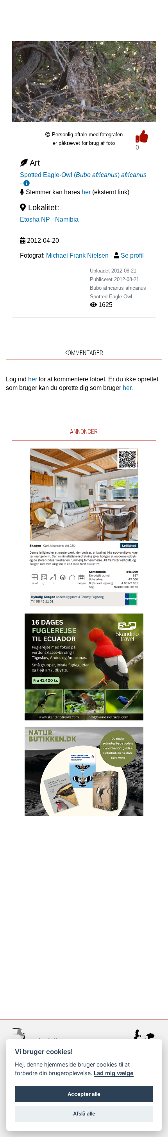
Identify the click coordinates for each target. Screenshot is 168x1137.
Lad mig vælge (114, 1073)
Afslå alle (84, 1113)
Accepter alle (84, 1094)
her (86, 192)
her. (128, 387)
